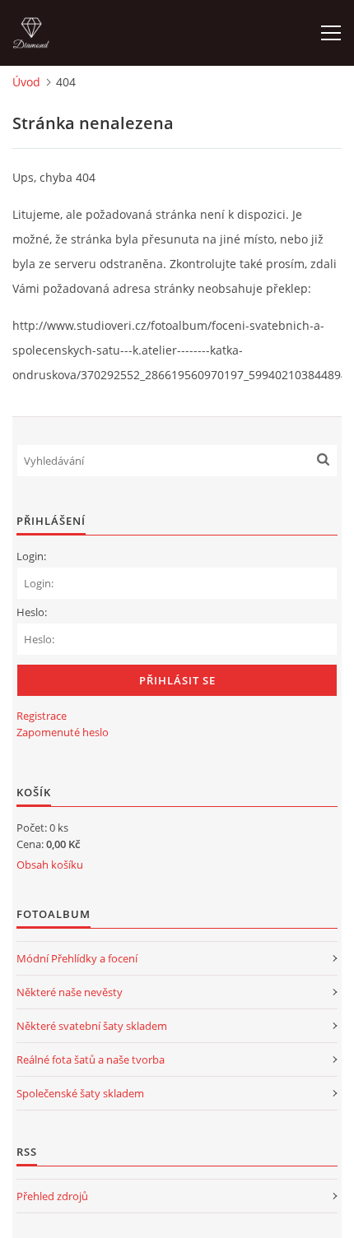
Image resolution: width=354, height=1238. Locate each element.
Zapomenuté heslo (62, 732)
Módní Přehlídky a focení (76, 958)
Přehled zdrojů (52, 1196)
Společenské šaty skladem (80, 1093)
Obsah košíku (49, 864)
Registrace (41, 715)
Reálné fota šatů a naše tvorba (90, 1059)
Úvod (26, 82)
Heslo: (31, 612)
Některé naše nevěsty (69, 992)
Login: (31, 556)
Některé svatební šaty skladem (91, 1025)
